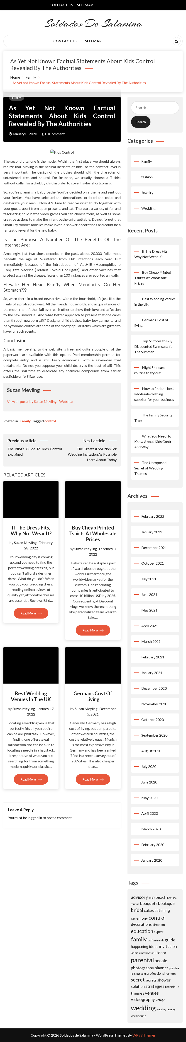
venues (152, 993)
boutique (166, 903)
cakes (149, 910)
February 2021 (152, 657)
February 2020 (152, 844)
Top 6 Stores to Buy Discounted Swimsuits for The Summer (154, 346)
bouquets (148, 903)
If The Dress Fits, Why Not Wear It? (31, 531)
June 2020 (149, 782)
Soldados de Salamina (93, 23)
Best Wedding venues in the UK (31, 696)
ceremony (139, 918)
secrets (151, 980)
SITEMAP (85, 5)
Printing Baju (138, 973)
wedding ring (138, 1015)
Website (66, 401)
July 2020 (148, 766)
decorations (141, 924)
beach (161, 897)
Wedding (148, 208)
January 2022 (151, 532)
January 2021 (151, 672)
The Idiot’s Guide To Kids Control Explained (34, 447)
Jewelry (147, 192)
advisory (139, 897)
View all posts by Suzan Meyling (32, 401)
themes (137, 993)
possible (174, 968)
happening (139, 946)
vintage (160, 1000)
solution (138, 986)
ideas (153, 946)
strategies (154, 986)
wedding (143, 1008)
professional (156, 973)
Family (16, 97)
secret (138, 979)
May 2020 (149, 797)
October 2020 (152, 719)
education (142, 931)
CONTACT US (61, 5)
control (50, 421)
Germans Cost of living (92, 696)
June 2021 (149, 594)
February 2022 (152, 516)
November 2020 (154, 704)
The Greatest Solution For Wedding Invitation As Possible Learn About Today (92, 450)
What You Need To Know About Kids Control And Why (154, 441)
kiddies (135, 953)
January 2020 (151, 860)
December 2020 (154, 688)
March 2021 (151, 641)
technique (172, 987)
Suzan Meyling (25, 542)
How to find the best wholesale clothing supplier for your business (154, 393)
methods (146, 953)
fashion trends (155, 940)
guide (170, 939)
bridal (137, 910)
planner (161, 967)
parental (142, 960)
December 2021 (154, 547)
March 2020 (151, 829)
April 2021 (149, 626)
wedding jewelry (166, 1009)
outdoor (159, 952)
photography (142, 967)
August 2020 (151, 751)
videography (143, 999)
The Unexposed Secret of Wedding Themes (150, 468)
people (161, 960)
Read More (28, 613)
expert (159, 932)
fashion (147, 177)
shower (164, 979)
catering (162, 910)
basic (152, 897)
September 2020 (154, 735)
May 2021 (149, 610)
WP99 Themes (144, 1035)
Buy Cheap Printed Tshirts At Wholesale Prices (93, 534)
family (139, 939)
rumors (171, 973)
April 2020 (149, 813)
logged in (35, 817)
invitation (168, 946)
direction (158, 924)
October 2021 (152, 563)
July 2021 (148, 579)
